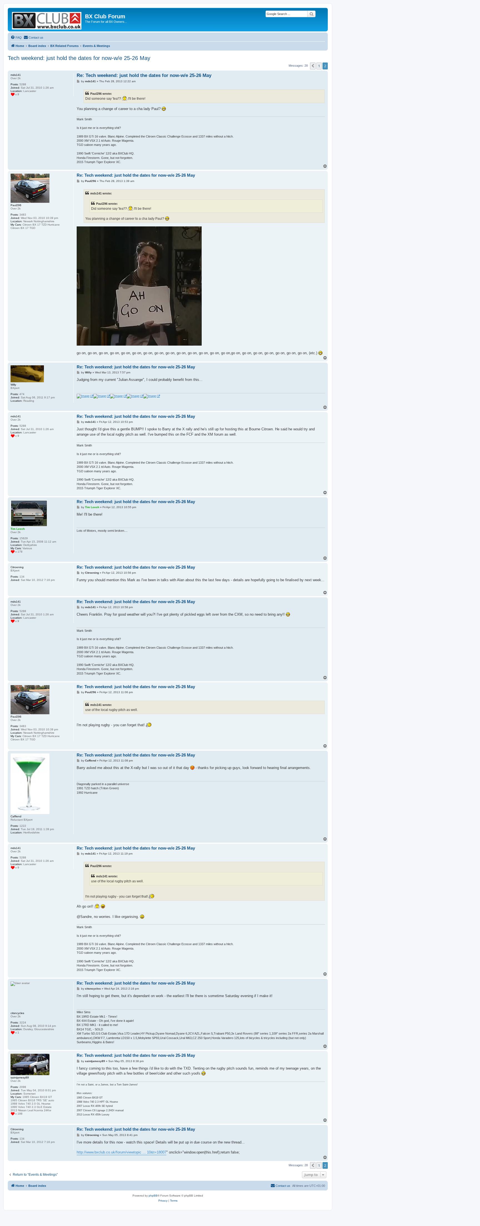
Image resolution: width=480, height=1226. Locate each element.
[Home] (47, 19)
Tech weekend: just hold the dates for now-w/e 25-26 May (79, 58)
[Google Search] (311, 14)
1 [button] (319, 65)
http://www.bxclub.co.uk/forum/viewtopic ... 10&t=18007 (121, 1152)
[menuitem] (16, 37)
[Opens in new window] (85, 396)
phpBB (153, 1195)
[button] (313, 66)
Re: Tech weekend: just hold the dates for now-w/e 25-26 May (144, 75)
